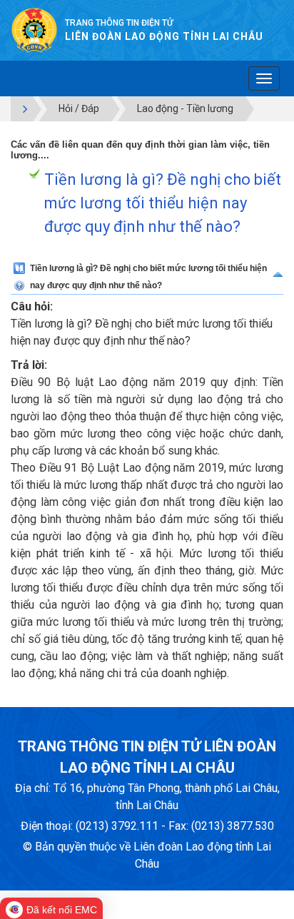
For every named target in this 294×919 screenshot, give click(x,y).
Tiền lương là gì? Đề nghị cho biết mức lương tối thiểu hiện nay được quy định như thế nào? (162, 203)
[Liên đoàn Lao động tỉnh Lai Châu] (34, 29)
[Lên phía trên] (277, 271)
